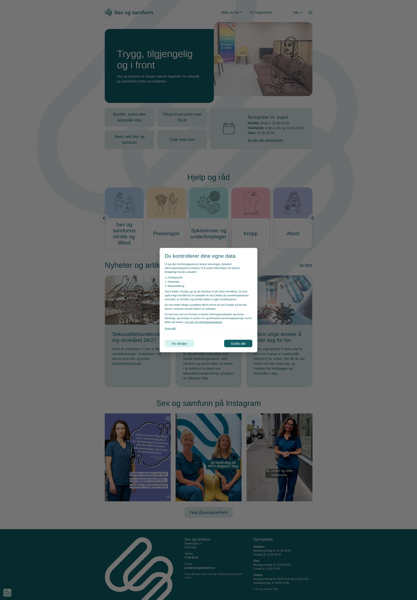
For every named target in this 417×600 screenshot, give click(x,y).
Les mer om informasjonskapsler (203, 322)
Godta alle (238, 343)
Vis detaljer (179, 343)
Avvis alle (170, 328)
